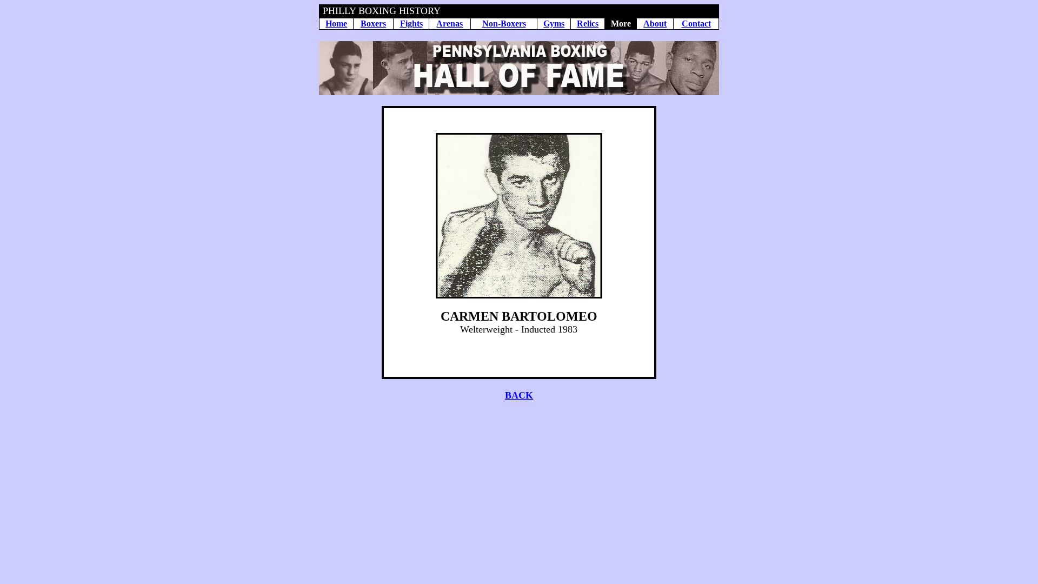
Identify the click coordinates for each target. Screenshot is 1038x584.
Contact (696, 23)
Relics (587, 23)
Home (336, 23)
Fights (411, 23)
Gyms (553, 23)
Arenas (449, 23)
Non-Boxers (504, 23)
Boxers (373, 23)
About (655, 23)
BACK (519, 395)
